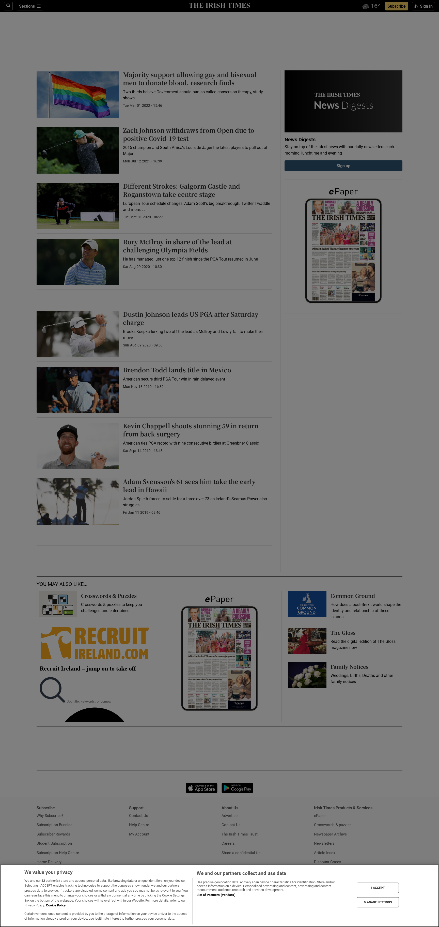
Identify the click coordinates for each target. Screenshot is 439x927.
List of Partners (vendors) (216, 895)
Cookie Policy (56, 905)
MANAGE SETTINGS (378, 902)
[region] (219, 895)
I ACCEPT (378, 888)
